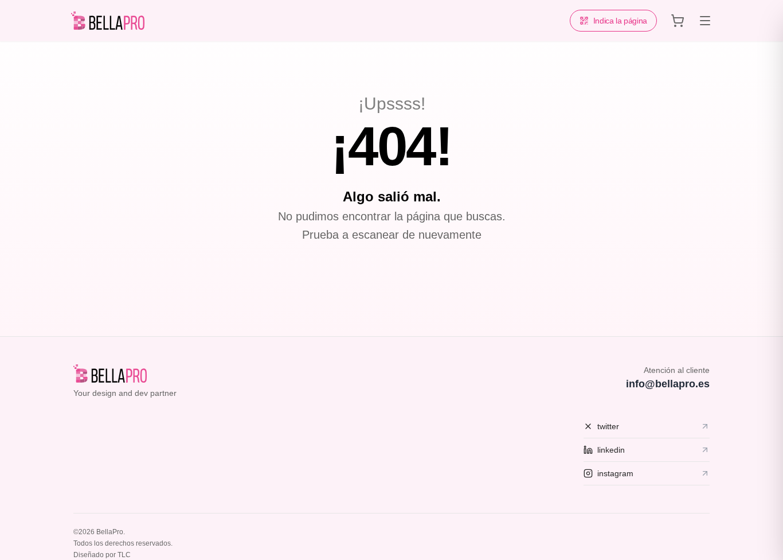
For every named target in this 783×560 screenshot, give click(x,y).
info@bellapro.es (668, 384)
